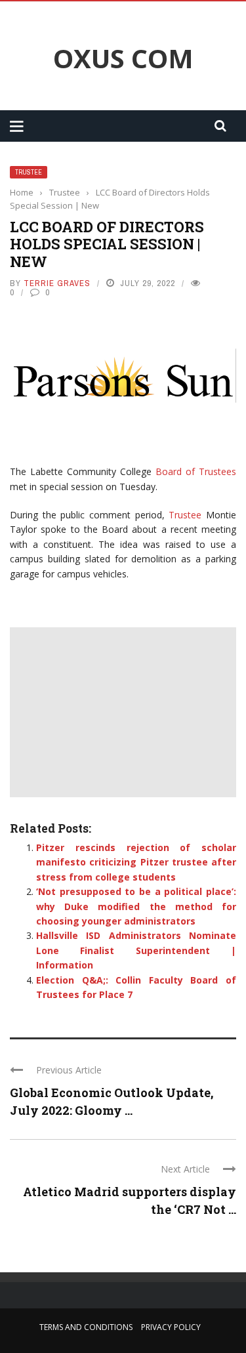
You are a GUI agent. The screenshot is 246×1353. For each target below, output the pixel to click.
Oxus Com (123, 58)
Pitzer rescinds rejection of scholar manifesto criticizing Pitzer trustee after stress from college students (136, 862)
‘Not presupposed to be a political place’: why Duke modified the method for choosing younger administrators (136, 906)
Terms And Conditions (86, 1327)
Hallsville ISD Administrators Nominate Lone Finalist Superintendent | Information (136, 950)
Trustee (28, 172)
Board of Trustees (195, 471)
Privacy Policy (171, 1327)
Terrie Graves (57, 283)
